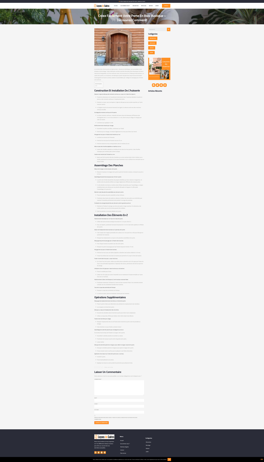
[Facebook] (153, 85)
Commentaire (98, 379)
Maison (151, 6)
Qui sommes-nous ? (125, 6)
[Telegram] (101, 452)
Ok (169, 459)
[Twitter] (157, 85)
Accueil (116, 6)
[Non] (262, 459)
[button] (166, 6)
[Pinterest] (161, 85)
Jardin (157, 6)
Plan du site (123, 453)
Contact (122, 450)
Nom (95, 398)
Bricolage (143, 6)
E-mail (96, 404)
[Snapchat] (165, 85)
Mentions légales (124, 447)
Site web (96, 410)
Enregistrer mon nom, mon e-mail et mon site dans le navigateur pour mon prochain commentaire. (115, 418)
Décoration (135, 6)
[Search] (168, 29)
